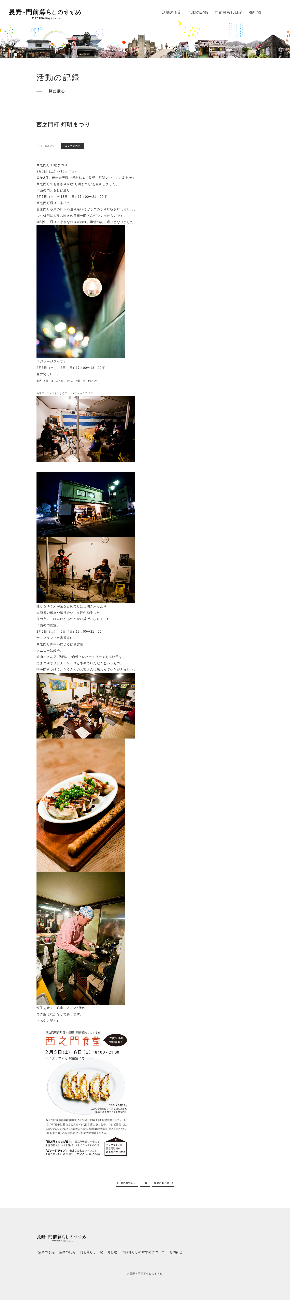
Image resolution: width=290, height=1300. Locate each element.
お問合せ (176, 1252)
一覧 (145, 1183)
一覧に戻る (54, 91)
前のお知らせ (128, 1183)
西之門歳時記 (72, 146)
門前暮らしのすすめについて (143, 1252)
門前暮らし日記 (228, 12)
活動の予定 (172, 12)
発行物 (255, 12)
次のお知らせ (161, 1183)
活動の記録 (198, 12)
